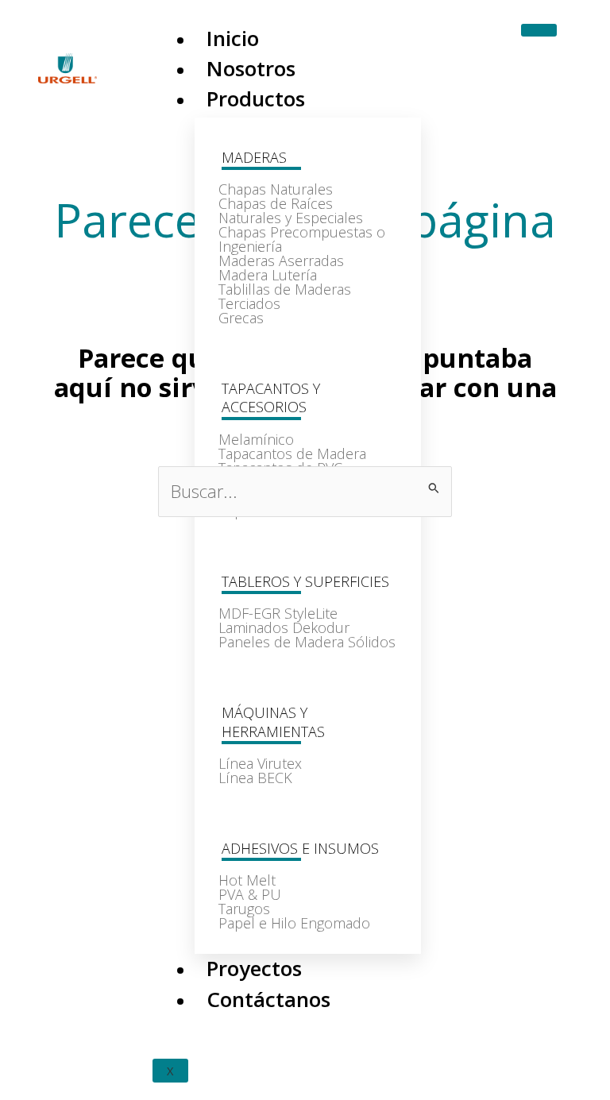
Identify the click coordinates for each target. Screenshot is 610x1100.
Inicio (233, 38)
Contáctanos (268, 999)
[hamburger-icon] (539, 30)
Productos (256, 98)
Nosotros (251, 68)
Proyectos (254, 968)
